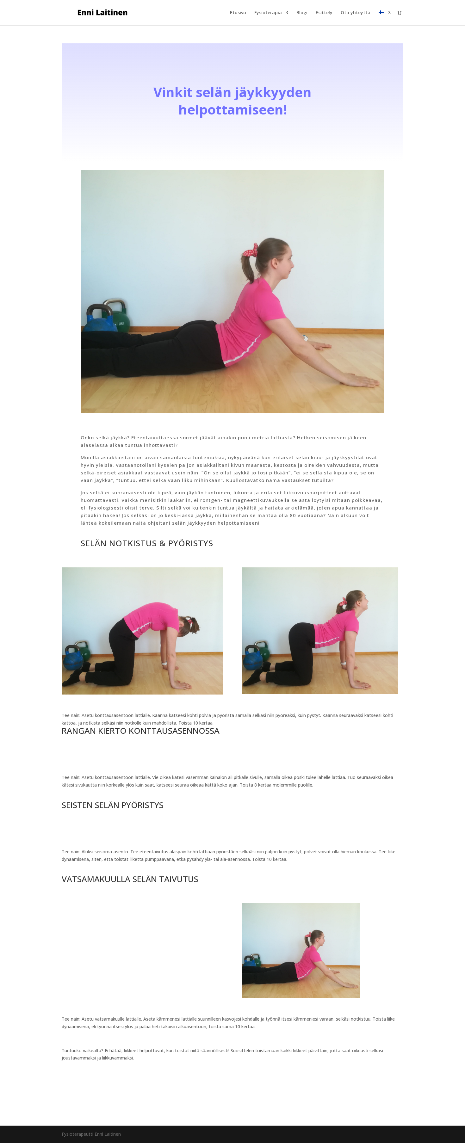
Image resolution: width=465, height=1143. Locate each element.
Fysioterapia (268, 12)
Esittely (324, 12)
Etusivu (238, 12)
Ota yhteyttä (355, 12)
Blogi (301, 12)
